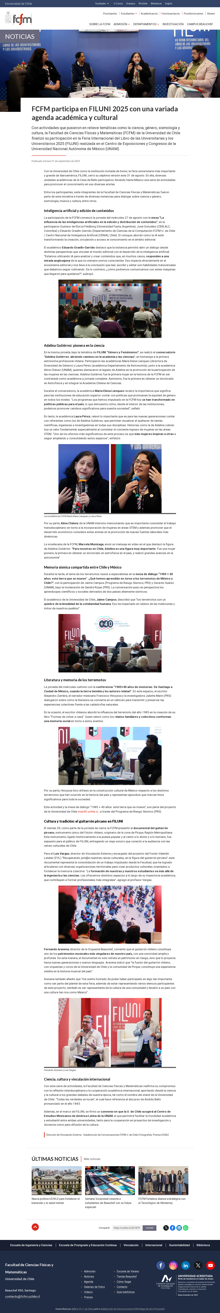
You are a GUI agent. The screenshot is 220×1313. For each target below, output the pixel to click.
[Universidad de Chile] (18, 3)
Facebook (172, 1228)
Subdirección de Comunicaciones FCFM (119, 1309)
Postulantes (110, 13)
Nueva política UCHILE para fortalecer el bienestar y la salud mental (56, 1201)
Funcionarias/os (171, 13)
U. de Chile (87, 1309)
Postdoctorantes (193, 13)
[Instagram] (173, 1265)
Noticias (19, 36)
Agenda (88, 1281)
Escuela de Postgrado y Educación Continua (88, 1245)
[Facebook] (160, 1265)
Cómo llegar (124, 1281)
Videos (88, 1292)
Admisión (120, 24)
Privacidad (159, 1309)
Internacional (153, 1245)
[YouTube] (210, 1265)
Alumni (211, 13)
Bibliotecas (156, 3)
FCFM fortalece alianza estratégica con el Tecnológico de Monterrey (161, 1201)
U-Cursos (118, 3)
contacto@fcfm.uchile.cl (22, 1297)
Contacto (122, 1287)
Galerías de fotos (94, 1287)
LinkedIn (179, 1228)
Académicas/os (149, 13)
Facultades (100, 3)
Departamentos (144, 24)
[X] (198, 1265)
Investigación (173, 24)
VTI (79, 1309)
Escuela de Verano (128, 1271)
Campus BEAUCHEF (200, 24)
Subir (35, 1227)
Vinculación (131, 1245)
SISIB (74, 1309)
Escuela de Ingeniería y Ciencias (31, 1245)
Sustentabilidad (179, 1245)
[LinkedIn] (185, 1265)
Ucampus (130, 3)
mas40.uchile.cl (88, 811)
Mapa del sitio (146, 1309)
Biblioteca (203, 1245)
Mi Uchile (143, 3)
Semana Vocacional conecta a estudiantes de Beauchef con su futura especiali (108, 1203)
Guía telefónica (126, 1292)
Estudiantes (127, 13)
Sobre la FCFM (99, 24)
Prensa (88, 1297)
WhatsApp (185, 1228)
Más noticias (92, 1159)
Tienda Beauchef (127, 1276)
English (168, 3)
